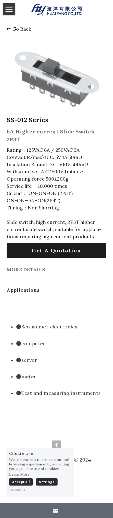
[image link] (56, 9)
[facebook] (56, 444)
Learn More (19, 474)
